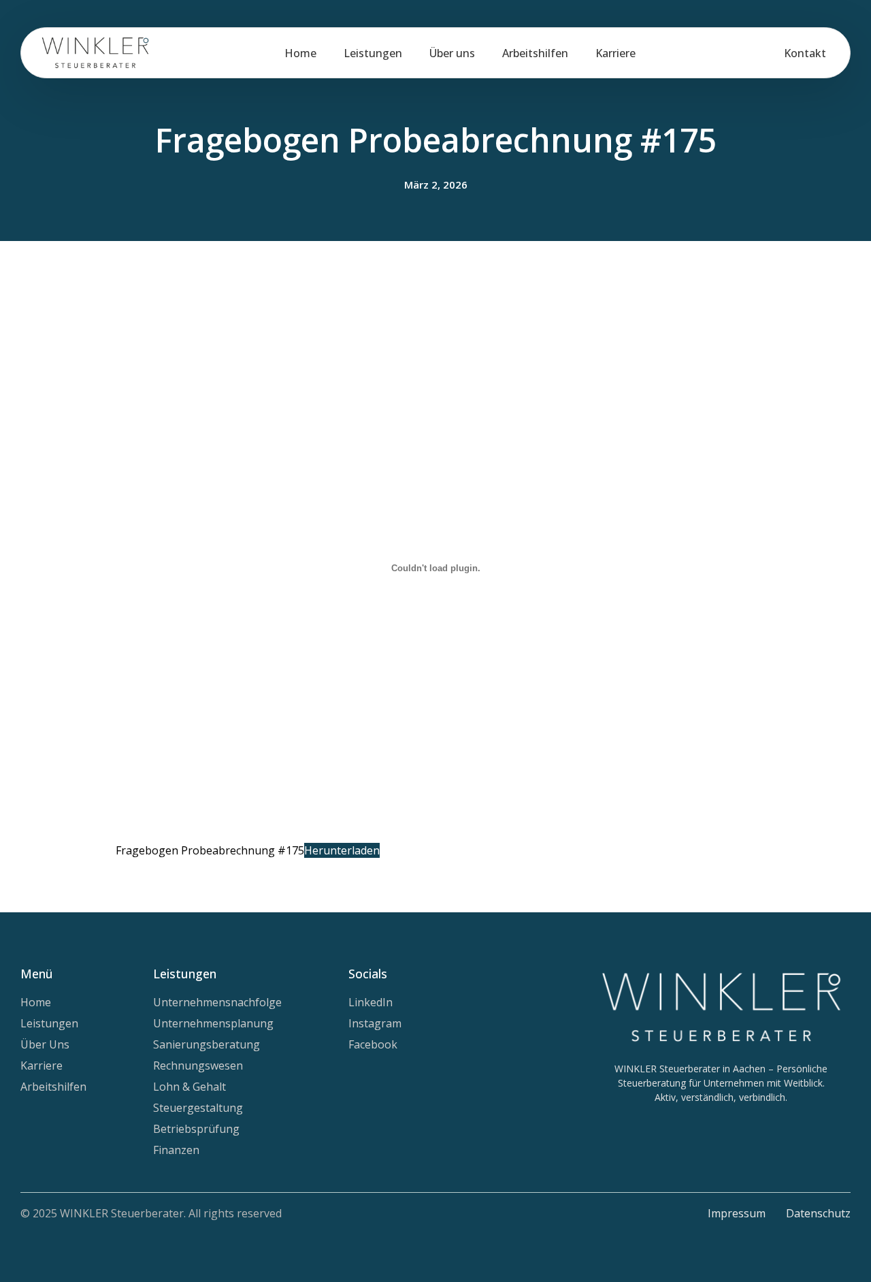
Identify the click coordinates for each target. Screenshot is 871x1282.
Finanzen (176, 1149)
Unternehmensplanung (213, 1023)
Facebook (372, 1044)
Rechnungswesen (198, 1065)
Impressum (737, 1213)
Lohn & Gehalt (189, 1086)
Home (300, 53)
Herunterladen (342, 850)
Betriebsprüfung (196, 1128)
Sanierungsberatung (206, 1044)
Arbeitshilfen (535, 53)
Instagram (374, 1023)
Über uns (452, 53)
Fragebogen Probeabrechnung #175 (210, 850)
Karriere (615, 53)
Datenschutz (818, 1213)
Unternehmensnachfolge (217, 1002)
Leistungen (373, 53)
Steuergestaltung (198, 1107)
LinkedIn (370, 1002)
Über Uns (44, 1044)
